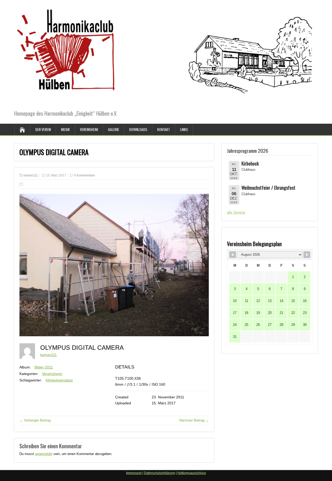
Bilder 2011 (43, 367)
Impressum (134, 473)
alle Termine (236, 212)
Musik (65, 129)
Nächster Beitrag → (194, 420)
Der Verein (43, 129)
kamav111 (31, 175)
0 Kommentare (84, 175)
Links (184, 129)
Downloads (138, 129)
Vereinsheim (89, 129)
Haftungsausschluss (191, 473)
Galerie (113, 129)
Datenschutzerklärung (159, 473)
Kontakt (163, 129)
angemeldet (43, 454)
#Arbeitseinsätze (59, 380)
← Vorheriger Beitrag (35, 420)
